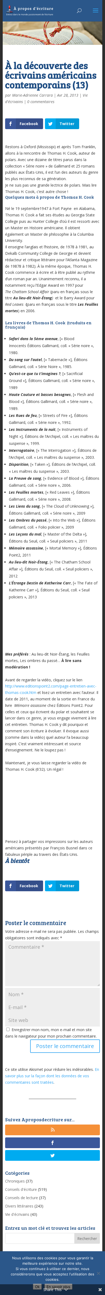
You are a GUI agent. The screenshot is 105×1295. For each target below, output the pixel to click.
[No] (98, 1273)
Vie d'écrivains (17, 1214)
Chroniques (15, 1181)
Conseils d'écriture (21, 1189)
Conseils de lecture (21, 1197)
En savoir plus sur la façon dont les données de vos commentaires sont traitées (52, 1076)
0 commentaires (40, 101)
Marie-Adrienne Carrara (32, 95)
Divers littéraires (19, 1206)
